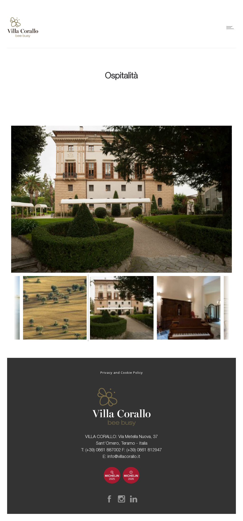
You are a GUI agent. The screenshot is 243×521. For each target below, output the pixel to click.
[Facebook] (109, 499)
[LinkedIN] (134, 499)
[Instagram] (121, 499)
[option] (121, 199)
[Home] (22, 42)
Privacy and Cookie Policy (121, 372)
